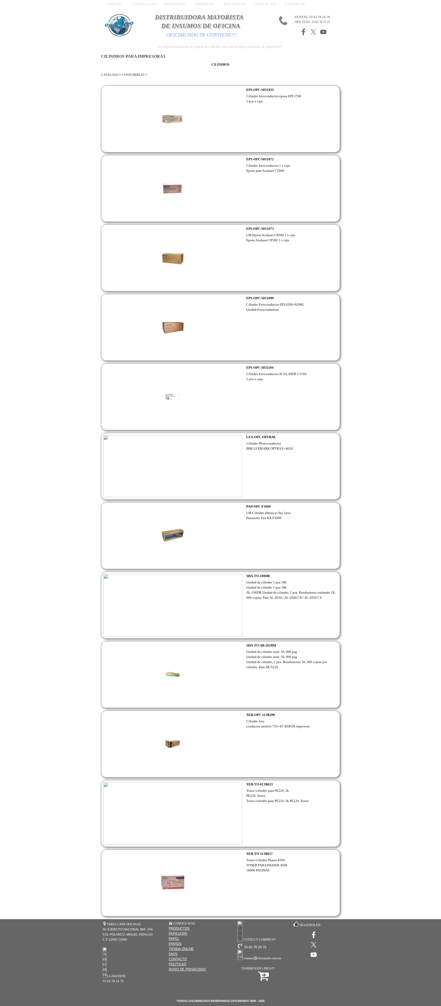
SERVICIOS (174, 4)
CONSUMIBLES (133, 75)
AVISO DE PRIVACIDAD (187, 969)
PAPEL (174, 939)
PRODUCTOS (179, 928)
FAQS (173, 954)
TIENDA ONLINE (181, 949)
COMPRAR (295, 4)
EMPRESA (204, 4)
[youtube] (323, 32)
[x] (313, 32)
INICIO (114, 4)
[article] (220, 119)
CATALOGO (109, 75)
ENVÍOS (175, 944)
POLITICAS (234, 4)
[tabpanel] (220, 72)
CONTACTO (265, 4)
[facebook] (303, 32)
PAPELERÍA (178, 934)
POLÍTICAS (177, 964)
